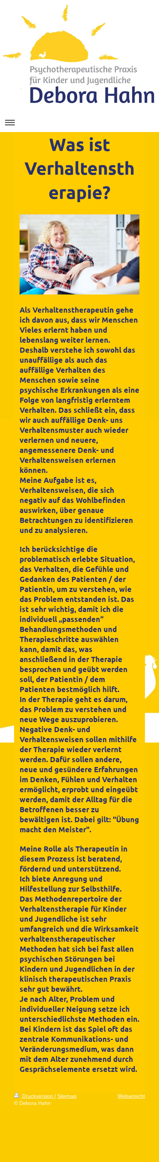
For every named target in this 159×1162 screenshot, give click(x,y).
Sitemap (67, 1096)
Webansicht (131, 1096)
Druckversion (37, 1096)
